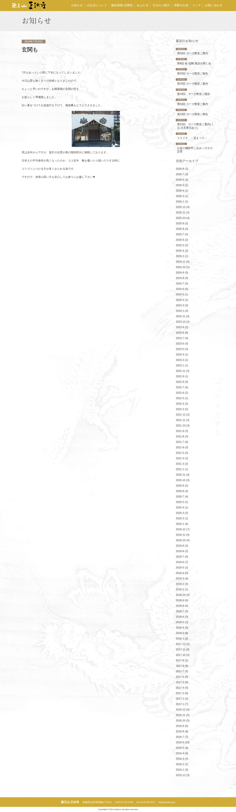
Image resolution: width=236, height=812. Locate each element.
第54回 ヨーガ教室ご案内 (192, 104)
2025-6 (180, 239)
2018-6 (180, 616)
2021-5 (180, 452)
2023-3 (180, 359)
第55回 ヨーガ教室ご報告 (192, 73)
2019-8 (180, 551)
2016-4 (180, 753)
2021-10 (180, 425)
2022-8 (180, 381)
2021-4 (180, 458)
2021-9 (180, 431)
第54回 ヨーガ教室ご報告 (193, 93)
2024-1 (180, 310)
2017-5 (180, 682)
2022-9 (180, 376)
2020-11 (180, 474)
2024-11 (180, 261)
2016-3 (180, 758)
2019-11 (180, 534)
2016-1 (180, 769)
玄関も (30, 50)
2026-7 (180, 174)
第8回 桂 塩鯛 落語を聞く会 (194, 63)
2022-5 (180, 398)
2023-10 (180, 321)
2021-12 (180, 414)
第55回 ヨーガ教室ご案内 (192, 83)
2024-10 (180, 267)
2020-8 (180, 491)
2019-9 (180, 545)
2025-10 (180, 217)
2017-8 (180, 665)
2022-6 (180, 392)
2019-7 (180, 556)
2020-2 (180, 518)
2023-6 (180, 343)
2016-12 (180, 709)
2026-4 (180, 190)
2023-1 (180, 365)
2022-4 (180, 403)
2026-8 (180, 168)
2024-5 (180, 294)
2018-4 (180, 627)
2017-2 (180, 698)
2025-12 (180, 207)
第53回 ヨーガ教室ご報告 (192, 114)
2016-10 (180, 720)
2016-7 (180, 736)
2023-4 (180, 354)
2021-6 (180, 447)
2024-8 (180, 278)
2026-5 (180, 185)
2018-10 (180, 594)
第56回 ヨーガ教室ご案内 (192, 53)
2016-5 (180, 747)
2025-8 (180, 228)
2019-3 (180, 578)
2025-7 (180, 234)
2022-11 (180, 370)
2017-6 (180, 676)
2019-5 (180, 567)
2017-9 (180, 660)
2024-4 (180, 299)
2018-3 (180, 633)
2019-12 (180, 529)
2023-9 (180, 327)
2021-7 (180, 441)
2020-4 (180, 507)
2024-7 (180, 283)
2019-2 (180, 583)
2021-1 (180, 469)
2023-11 (180, 316)
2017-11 (180, 649)
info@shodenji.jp (166, 802)
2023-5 (180, 349)
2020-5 (180, 502)
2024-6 (180, 288)
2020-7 (180, 496)
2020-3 (180, 512)
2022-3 (180, 409)
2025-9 (180, 223)
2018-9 (180, 600)
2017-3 (180, 693)
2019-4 (180, 573)
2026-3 (180, 196)
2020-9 (180, 485)
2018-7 (180, 611)
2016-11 (180, 715)
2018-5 (180, 622)
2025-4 (180, 250)
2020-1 (180, 523)
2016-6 (180, 742)
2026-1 (180, 201)
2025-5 (180, 245)
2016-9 (180, 725)
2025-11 (180, 212)
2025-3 (180, 256)
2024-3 (180, 305)
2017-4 (180, 687)
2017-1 (180, 704)
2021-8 (180, 436)
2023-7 (180, 338)
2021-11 (180, 420)
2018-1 (180, 638)
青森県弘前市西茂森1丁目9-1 (97, 802)
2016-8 (180, 731)
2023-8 (180, 332)
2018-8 (180, 605)
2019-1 (180, 589)
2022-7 (180, 387)
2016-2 (180, 764)
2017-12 (180, 644)
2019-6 (180, 562)
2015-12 (180, 775)
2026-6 (180, 179)
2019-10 (180, 540)
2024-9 (180, 272)
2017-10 (180, 654)
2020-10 (180, 480)
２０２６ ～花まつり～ (192, 137)
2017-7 (180, 671)
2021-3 (180, 463)
